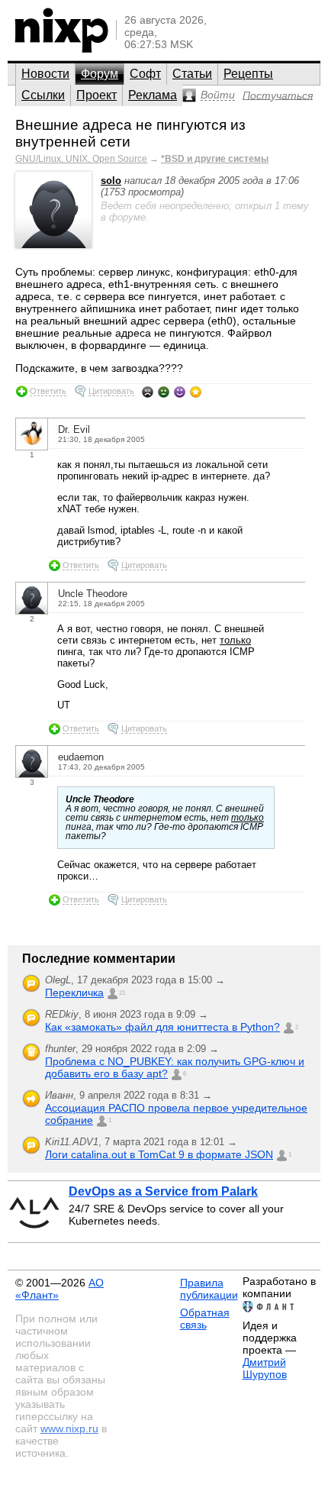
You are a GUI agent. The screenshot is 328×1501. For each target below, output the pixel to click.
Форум (99, 73)
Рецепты (248, 73)
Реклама (152, 95)
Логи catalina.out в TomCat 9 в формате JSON (159, 1154)
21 (122, 992)
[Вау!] (195, 392)
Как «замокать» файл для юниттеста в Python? (162, 1027)
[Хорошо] (179, 392)
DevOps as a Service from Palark (163, 1191)
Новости (45, 73)
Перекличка (74, 992)
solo (111, 180)
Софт (145, 73)
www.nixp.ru (69, 1428)
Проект (96, 95)
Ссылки (43, 95)
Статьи (192, 73)
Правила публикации (209, 1289)
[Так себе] (163, 392)
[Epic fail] (147, 392)
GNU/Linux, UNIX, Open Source (81, 158)
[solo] (53, 244)
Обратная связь (205, 1318)
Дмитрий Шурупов (265, 1368)
